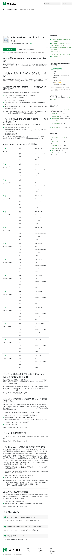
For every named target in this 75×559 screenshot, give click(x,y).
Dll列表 (28, 551)
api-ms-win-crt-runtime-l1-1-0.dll (60, 110)
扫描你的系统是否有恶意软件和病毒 (60, 54)
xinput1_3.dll (55, 127)
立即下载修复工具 (57, 69)
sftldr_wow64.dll (56, 153)
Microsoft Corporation (12, 9)
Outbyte (12, 52)
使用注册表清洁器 (56, 56)
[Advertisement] (37, 23)
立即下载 (9, 50)
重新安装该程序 (55, 51)
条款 (51, 553)
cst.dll (53, 150)
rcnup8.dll (54, 148)
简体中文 (65, 3)
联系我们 (40, 551)
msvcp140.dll (55, 118)
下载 (4, 148)
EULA (37, 52)
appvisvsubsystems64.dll (58, 137)
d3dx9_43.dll (55, 114)
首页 (4, 9)
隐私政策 (41, 52)
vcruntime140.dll (56, 123)
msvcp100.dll (55, 116)
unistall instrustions (19, 52)
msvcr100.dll (55, 121)
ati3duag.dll (55, 141)
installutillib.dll (55, 145)
